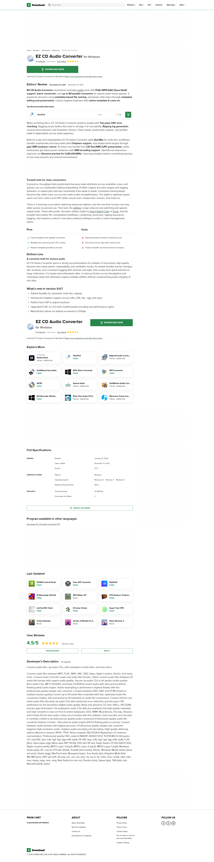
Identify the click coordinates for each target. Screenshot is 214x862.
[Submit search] (50, 5)
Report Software (82, 508)
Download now (54, 69)
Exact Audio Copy (99, 211)
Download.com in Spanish (81, 836)
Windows (130, 5)
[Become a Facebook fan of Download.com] (163, 823)
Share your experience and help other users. (84, 76)
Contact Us (76, 831)
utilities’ (77, 208)
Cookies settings (123, 843)
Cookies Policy (122, 831)
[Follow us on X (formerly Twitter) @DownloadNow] (168, 823)
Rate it (107, 651)
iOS (149, 5)
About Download (78, 823)
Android (158, 5)
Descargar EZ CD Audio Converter (41, 524)
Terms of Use (122, 827)
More (182, 5)
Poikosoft (67, 662)
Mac (141, 5)
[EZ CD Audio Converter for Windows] (30, 58)
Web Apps (171, 5)
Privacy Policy (122, 823)
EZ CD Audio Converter (68, 56)
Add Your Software (79, 827)
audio (80, 90)
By (40, 61)
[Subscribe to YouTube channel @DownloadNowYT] (173, 823)
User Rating (61, 61)
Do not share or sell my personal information (125, 836)
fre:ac (116, 211)
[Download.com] (36, 5)
